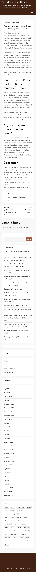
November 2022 (9, 453)
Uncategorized (8, 372)
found (6, 517)
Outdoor (6, 361)
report (12, 527)
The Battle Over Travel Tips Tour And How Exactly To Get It (17, 300)
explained (7, 514)
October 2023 (8, 412)
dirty (6, 510)
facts (22, 514)
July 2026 (7, 389)
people (15, 524)
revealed (26, 527)
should (27, 531)
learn (12, 520)
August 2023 (8, 419)
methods (19, 520)
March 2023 (7, 438)
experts (20, 510)
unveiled (25, 541)
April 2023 (7, 434)
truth (27, 537)
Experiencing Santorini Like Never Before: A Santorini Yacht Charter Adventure (17, 259)
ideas (6, 520)
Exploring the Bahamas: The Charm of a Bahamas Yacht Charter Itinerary (17, 265)
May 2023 (7, 431)
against (22, 504)
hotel (25, 517)
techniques (7, 200)
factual (28, 514)
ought (26, 520)
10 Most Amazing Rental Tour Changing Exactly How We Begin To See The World (16, 326)
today (15, 537)
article (28, 504)
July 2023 (7, 423)
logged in (13, 227)
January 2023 (8, 446)
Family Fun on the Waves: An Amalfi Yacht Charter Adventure (17, 272)
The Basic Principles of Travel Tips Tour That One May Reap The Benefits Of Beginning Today (18, 318)
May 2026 (7, 393)
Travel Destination (9, 194)
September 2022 (9, 461)
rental (6, 527)
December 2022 (8, 450)
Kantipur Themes (25, 568)
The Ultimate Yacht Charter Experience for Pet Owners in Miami (17, 278)
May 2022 (7, 476)
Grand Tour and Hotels (14, 2)
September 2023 (9, 415)
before (6, 507)
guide (12, 517)
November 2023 (9, 408)
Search (6, 236)
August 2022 (8, 465)
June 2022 (7, 472)
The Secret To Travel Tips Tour (13, 289)
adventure (7, 197)
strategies (23, 534)
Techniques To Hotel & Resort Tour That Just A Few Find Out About (17, 284)
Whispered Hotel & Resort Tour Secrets (16, 305)
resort (19, 527)
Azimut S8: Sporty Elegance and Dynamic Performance (17, 253)
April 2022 (7, 480)
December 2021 (8, 495)
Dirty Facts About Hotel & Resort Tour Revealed (16, 332)
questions (23, 524)
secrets (20, 531)
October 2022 (8, 457)
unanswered (8, 541)
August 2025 (8, 396)
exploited (15, 197)
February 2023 (8, 442)
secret (13, 531)
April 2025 (7, 400)
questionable (23, 197)
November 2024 (9, 404)
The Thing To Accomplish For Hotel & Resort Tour (17, 338)
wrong (6, 544)
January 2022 (8, 491)
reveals (6, 531)
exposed (15, 514)
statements (14, 534)
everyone (12, 510)
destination (20, 507)
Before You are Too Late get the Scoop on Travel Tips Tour (17, 311)
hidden (19, 517)
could (12, 507)
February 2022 (8, 488)
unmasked (17, 541)
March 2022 (7, 484)
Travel (5, 365)
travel (14, 200)
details (29, 507)
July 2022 (7, 469)
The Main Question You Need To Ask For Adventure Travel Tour (16, 294)
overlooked (8, 524)
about (6, 504)
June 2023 (7, 427)
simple (6, 534)
